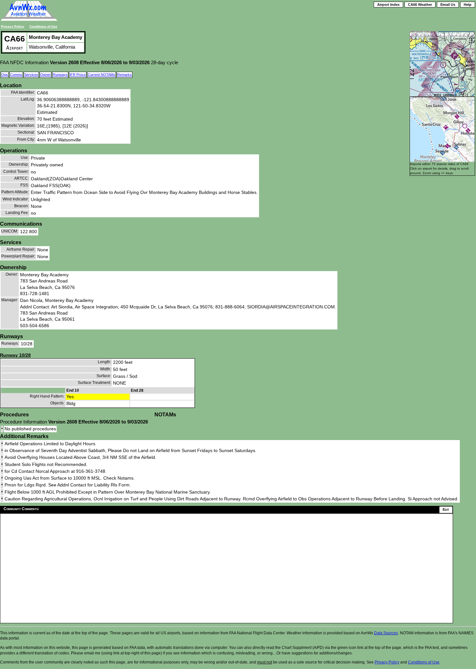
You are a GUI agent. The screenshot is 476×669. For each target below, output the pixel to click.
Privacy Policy (12, 26)
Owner (45, 75)
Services (31, 75)
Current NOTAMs (101, 75)
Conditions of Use (43, 26)
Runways (60, 75)
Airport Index (388, 4)
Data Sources (386, 633)
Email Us (447, 4)
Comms (16, 75)
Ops (4, 75)
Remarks (124, 75)
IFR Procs (78, 75)
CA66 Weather (420, 4)
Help (467, 4)
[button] (442, 152)
